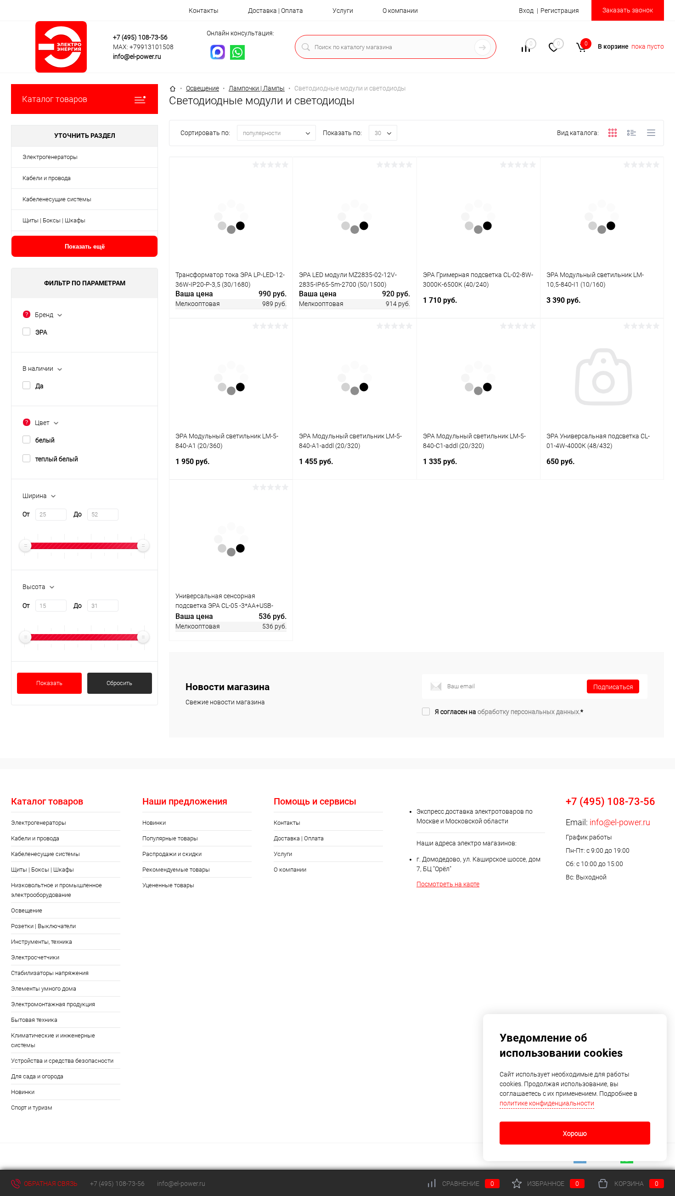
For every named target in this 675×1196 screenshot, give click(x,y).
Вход (526, 10)
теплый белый (56, 459)
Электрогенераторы (50, 156)
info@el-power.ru (137, 56)
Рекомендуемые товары (176, 869)
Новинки (22, 1091)
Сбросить (119, 683)
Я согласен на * (509, 711)
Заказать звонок (627, 10)
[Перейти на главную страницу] (63, 47)
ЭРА (41, 332)
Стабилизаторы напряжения (50, 972)
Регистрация (559, 10)
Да (39, 386)
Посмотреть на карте (447, 884)
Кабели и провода (46, 178)
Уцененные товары (168, 885)
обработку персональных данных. (529, 711)
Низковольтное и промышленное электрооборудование (56, 890)
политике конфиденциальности (547, 1103)
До (77, 514)
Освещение (26, 910)
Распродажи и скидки (172, 853)
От (26, 514)
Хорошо (575, 1133)
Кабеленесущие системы (56, 199)
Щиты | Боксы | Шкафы (53, 220)
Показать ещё (85, 246)
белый (45, 440)
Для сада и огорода (37, 1076)
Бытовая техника (34, 1019)
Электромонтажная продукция (53, 1004)
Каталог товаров (54, 99)
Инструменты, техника (41, 941)
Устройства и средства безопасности (62, 1060)
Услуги (342, 10)
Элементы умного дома (43, 988)
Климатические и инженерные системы (53, 1040)
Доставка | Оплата (275, 10)
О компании (400, 10)
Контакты (204, 10)
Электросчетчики (35, 957)
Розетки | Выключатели (43, 926)
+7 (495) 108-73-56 (140, 37)
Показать (49, 683)
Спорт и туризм (31, 1107)
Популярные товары (170, 838)
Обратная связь (50, 1183)
